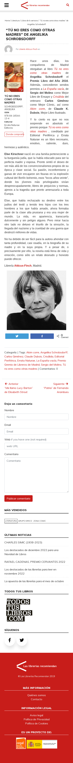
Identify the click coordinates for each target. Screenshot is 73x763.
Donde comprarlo (15, 134)
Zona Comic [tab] (39, 521)
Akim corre (32, 352)
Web (25, 439)
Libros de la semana (29, 20)
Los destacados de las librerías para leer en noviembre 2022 (30, 571)
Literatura (15, 20)
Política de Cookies (36, 723)
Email (7, 424)
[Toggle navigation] (6, 5)
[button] (67, 5)
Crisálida (48, 356)
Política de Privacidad (37, 719)
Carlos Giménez (13, 356)
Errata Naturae (26, 360)
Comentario (11, 454)
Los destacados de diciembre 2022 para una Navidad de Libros (31, 552)
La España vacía (46, 360)
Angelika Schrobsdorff (54, 352)
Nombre (9, 410)
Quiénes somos (36, 695)
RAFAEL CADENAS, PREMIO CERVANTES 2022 (34, 561)
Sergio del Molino (51, 364)
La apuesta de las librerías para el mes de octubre (34, 581)
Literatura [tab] (11, 521)
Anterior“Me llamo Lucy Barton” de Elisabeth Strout (18, 388)
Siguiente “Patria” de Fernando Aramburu (56, 388)
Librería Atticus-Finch (28, 49)
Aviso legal (36, 715)
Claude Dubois (33, 356)
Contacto (36, 699)
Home (7, 20)
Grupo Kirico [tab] (25, 521)
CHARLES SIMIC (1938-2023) (23, 542)
